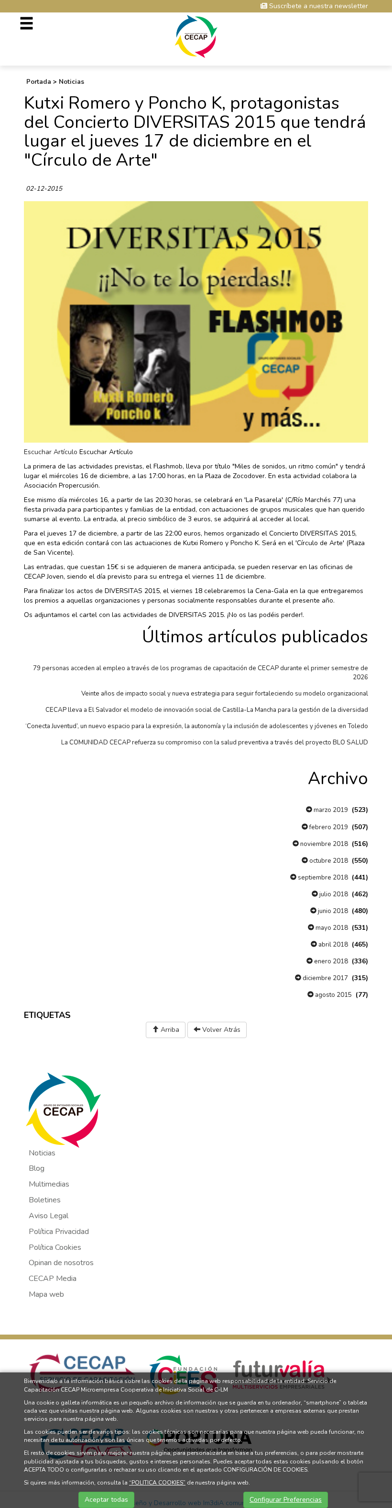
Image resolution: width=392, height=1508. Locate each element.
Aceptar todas (106, 1499)
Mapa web (46, 1294)
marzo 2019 (330, 810)
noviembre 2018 (323, 844)
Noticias (71, 82)
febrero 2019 (328, 827)
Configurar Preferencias (286, 1499)
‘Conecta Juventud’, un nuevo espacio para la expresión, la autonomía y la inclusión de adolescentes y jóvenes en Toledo (196, 726)
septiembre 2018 (322, 877)
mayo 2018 (331, 928)
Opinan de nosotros (61, 1262)
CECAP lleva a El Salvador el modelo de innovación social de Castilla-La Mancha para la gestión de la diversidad (206, 710)
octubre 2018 (328, 861)
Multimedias (49, 1184)
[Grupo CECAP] (196, 35)
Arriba (169, 1029)
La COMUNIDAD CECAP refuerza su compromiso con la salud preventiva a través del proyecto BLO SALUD (214, 742)
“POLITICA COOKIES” (157, 1482)
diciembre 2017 (324, 978)
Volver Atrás (220, 1029)
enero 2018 (330, 961)
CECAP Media (52, 1278)
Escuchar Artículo (50, 452)
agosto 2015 (333, 995)
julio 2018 (333, 894)
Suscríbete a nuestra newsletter (317, 6)
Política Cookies (55, 1247)
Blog (36, 1168)
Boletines (45, 1200)
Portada (38, 82)
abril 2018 (332, 944)
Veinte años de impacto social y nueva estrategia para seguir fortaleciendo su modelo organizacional (224, 693)
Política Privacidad (59, 1231)
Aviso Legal (48, 1216)
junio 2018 (332, 911)
